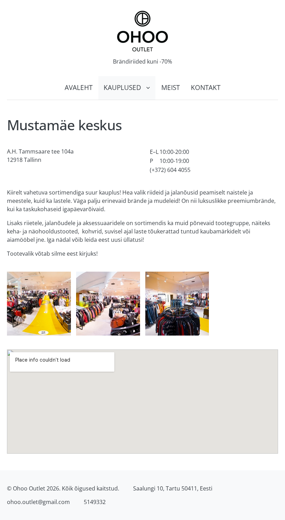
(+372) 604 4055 (170, 170)
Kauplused (122, 87)
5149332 (95, 502)
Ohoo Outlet (29, 488)
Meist (170, 87)
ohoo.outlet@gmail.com (38, 502)
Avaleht (78, 87)
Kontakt (205, 87)
